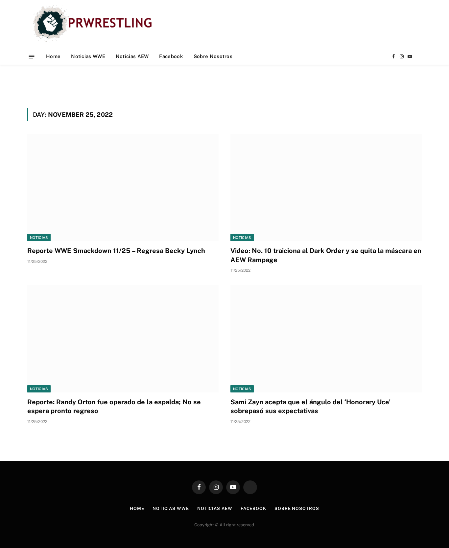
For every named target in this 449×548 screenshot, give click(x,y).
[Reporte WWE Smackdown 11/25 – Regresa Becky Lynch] (123, 187)
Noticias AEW (132, 56)
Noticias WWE (88, 56)
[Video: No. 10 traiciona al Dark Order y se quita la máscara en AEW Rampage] (326, 187)
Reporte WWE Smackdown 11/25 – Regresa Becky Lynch (116, 251)
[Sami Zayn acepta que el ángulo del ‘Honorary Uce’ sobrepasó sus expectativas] (326, 338)
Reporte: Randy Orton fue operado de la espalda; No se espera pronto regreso (114, 406)
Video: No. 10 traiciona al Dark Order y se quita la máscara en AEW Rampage (325, 255)
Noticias (39, 238)
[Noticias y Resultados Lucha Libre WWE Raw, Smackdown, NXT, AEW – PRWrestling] (94, 24)
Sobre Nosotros (213, 56)
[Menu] (32, 56)
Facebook (171, 56)
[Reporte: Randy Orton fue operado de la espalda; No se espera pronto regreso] (123, 338)
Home (53, 56)
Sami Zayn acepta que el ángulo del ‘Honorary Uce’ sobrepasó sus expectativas (310, 406)
